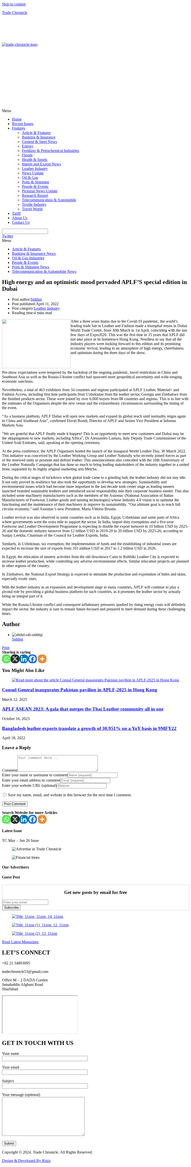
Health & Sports (34, 159)
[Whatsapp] (6, 659)
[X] (15, 659)
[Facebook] (32, 659)
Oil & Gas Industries (28, 258)
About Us (19, 218)
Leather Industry (35, 168)
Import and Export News (41, 164)
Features (18, 128)
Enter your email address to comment (31, 780)
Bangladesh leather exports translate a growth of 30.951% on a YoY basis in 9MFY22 (89, 728)
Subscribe (11, 907)
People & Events (35, 186)
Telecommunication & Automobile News (44, 271)
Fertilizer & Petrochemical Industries (50, 150)
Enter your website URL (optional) (29, 785)
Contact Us (21, 222)
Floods (27, 155)
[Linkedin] (23, 659)
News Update (33, 173)
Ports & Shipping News (30, 267)
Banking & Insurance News (34, 253)
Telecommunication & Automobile (49, 200)
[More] (42, 659)
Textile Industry (34, 204)
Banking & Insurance (38, 137)
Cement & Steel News (39, 142)
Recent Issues (22, 124)
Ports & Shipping (35, 182)
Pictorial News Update (39, 191)
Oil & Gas (30, 177)
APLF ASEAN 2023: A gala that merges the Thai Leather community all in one (82, 709)
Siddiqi (36, 299)
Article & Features (36, 133)
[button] (95, 111)
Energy (27, 146)
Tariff (16, 213)
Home (17, 119)
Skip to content (14, 4)
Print (5, 648)
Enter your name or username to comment (35, 775)
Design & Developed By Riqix (26, 1161)
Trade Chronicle (14, 12)
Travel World (32, 209)
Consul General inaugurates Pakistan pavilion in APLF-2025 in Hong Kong (79, 689)
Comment (9, 770)
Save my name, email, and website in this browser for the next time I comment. (70, 795)
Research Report (35, 195)
